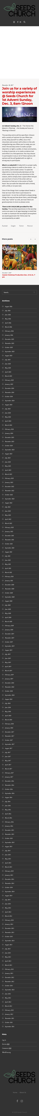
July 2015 (7, 851)
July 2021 (7, 556)
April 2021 (8, 568)
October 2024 (9, 396)
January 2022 (9, 531)
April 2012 (8, 1002)
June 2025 (8, 364)
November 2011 (9, 1018)
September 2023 (9, 450)
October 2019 (9, 642)
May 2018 (8, 711)
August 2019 (8, 650)
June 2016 (8, 806)
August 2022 (8, 503)
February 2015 (9, 871)
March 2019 (8, 671)
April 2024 (8, 421)
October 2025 (9, 347)
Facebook (4, 226)
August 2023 (8, 454)
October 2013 (9, 936)
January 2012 (9, 1014)
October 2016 (9, 789)
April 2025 (8, 372)
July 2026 (7, 311)
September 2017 (9, 744)
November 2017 (9, 736)
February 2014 (9, 920)
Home (1, 71)
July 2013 (7, 949)
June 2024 (8, 413)
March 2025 (8, 376)
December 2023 (9, 437)
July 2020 (7, 605)
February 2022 (9, 527)
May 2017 (8, 761)
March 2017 (8, 769)
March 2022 (8, 523)
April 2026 (8, 323)
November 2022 (9, 491)
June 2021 (8, 560)
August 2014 (8, 896)
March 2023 (8, 474)
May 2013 (8, 957)
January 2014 (9, 924)
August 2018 (8, 699)
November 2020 (9, 589)
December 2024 (9, 388)
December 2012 (9, 977)
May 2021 (8, 564)
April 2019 (8, 666)
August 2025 (8, 356)
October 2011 (9, 1022)
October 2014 (9, 887)
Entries (5, 1044)
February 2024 (9, 429)
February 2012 (9, 1010)
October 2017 (9, 740)
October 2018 (9, 691)
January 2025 (9, 384)
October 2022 (9, 495)
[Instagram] (20, 22)
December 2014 (9, 879)
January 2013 (9, 973)
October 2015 (9, 838)
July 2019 (7, 654)
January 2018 (9, 728)
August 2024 (8, 405)
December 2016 (9, 781)
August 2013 (8, 945)
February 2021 (9, 576)
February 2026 (9, 331)
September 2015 (9, 842)
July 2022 (7, 507)
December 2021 (9, 536)
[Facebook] (18, 22)
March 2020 (8, 621)
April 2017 (8, 765)
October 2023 (9, 446)
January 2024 (9, 433)
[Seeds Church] (19, 10)
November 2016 (9, 785)
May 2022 (8, 515)
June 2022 (8, 511)
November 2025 (9, 343)
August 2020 (8, 601)
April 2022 (8, 519)
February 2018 (9, 724)
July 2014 (7, 900)
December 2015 (9, 830)
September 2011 (9, 1026)
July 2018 (7, 703)
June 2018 (8, 707)
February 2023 (9, 478)
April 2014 (8, 912)
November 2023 (9, 441)
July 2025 (7, 360)
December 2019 (9, 634)
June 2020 (8, 609)
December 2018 (9, 683)
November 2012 (9, 981)
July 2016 (7, 801)
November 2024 (9, 392)
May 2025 (8, 368)
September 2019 (9, 646)
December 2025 (9, 339)
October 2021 (9, 544)
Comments (6, 1048)
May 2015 (8, 859)
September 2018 (9, 695)
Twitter (21, 226)
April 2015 (8, 863)
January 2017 (9, 777)
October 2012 (9, 986)
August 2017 (8, 748)
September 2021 (9, 548)
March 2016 (8, 818)
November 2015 (9, 834)
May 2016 (8, 810)
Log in (4, 1040)
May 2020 (8, 613)
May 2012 (8, 998)
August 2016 (8, 797)
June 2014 (8, 904)
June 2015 (8, 855)
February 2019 (9, 675)
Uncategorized (9, 71)
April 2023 (8, 470)
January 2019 (9, 679)
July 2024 (7, 409)
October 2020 (9, 593)
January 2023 (9, 482)
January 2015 (9, 875)
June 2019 (8, 658)
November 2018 (9, 687)
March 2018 (8, 720)
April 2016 (8, 814)
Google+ (13, 226)
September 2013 (9, 941)
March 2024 (8, 425)
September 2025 (9, 351)
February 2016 (9, 822)
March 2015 (8, 867)
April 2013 (8, 961)
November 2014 (9, 883)
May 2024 (8, 417)
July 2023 (7, 458)
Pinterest (30, 226)
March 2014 (8, 916)
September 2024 (9, 401)
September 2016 (9, 793)
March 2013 (8, 965)
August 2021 (8, 552)
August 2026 (8, 306)
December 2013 (9, 928)
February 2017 (9, 773)
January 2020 (9, 630)
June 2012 (8, 994)
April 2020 (8, 617)
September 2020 (9, 597)
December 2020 (9, 585)
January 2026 (9, 335)
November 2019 (9, 638)
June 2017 (8, 756)
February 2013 (9, 969)
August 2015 (8, 846)
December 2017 (9, 732)
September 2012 (9, 990)
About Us (23, 1092)
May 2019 (8, 662)
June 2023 (8, 462)
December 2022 (9, 486)
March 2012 (8, 1006)
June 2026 (8, 315)
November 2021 (9, 540)
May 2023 (8, 466)
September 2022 (9, 499)
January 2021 (9, 581)
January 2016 (9, 826)
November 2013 (9, 932)
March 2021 (8, 572)
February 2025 (9, 380)
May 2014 (8, 908)
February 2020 (9, 626)
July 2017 (7, 752)
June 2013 (8, 953)
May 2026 (8, 319)
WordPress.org (6, 1052)
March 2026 (8, 327)
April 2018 (8, 716)
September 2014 (9, 891)
